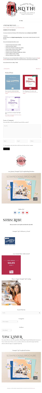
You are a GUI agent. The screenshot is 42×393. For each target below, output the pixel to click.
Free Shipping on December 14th (29, 91)
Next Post (38, 68)
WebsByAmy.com (32, 388)
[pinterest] (23, 212)
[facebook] (15, 212)
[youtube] (27, 212)
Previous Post (6, 68)
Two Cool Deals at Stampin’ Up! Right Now (13, 113)
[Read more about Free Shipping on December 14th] (31, 82)
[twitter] (19, 212)
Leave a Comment (6, 27)
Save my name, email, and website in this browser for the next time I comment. (19, 145)
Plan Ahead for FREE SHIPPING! (12, 91)
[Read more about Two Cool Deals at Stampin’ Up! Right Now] (13, 103)
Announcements (12, 92)
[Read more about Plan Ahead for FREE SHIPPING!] (13, 82)
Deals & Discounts (21, 27)
